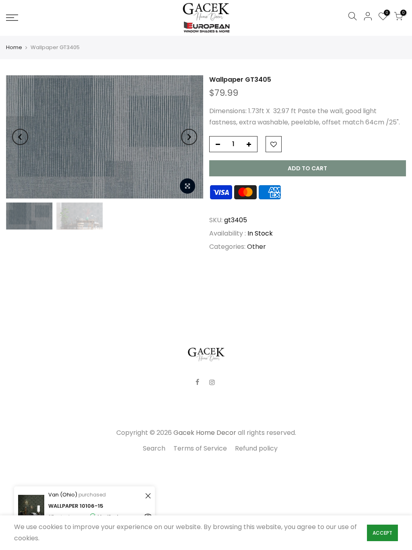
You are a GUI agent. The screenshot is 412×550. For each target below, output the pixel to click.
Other (256, 246)
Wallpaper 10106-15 (75, 506)
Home (14, 47)
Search (154, 448)
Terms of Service (200, 448)
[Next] (189, 137)
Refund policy (256, 448)
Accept (382, 532)
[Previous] (20, 137)
